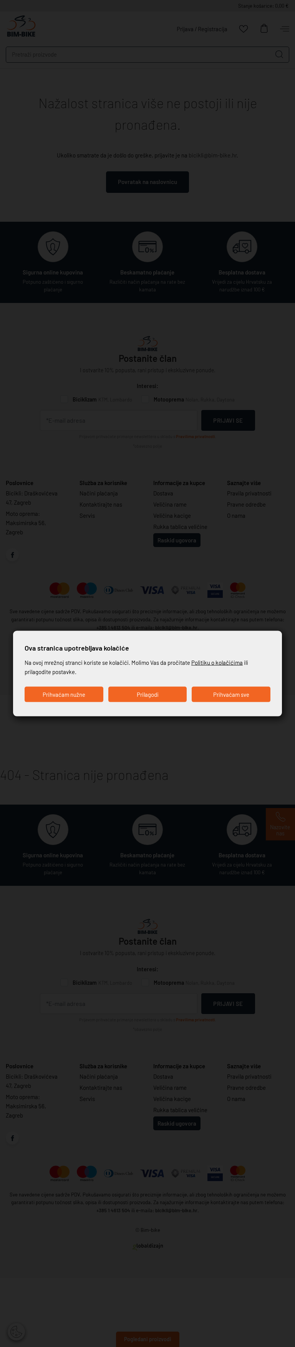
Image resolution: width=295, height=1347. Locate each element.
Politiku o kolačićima (217, 662)
